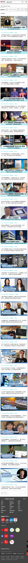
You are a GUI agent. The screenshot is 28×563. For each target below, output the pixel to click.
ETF (2, 504)
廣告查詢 (12, 556)
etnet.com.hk (9, 499)
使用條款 (8, 558)
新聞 (19, 501)
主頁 (2, 501)
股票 (2, 503)
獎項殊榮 (15, 559)
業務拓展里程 (9, 559)
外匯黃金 (3, 506)
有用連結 (22, 558)
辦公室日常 (6, 32)
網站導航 (17, 558)
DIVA (19, 508)
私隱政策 (3, 558)
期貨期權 (12, 503)
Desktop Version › (5, 548)
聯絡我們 (17, 556)
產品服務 (8, 556)
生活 (2, 32)
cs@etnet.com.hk (20, 553)
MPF (2, 508)
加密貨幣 (12, 506)
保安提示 (12, 558)
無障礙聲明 (3, 559)
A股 (19, 504)
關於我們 (12, 512)
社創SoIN (20, 510)
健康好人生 (3, 510)
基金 (19, 506)
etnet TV (11, 501)
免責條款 (22, 556)
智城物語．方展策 (13, 32)
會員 (2, 512)
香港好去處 (12, 510)
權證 (19, 503)
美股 (11, 504)
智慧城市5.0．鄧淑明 (14, 294)
